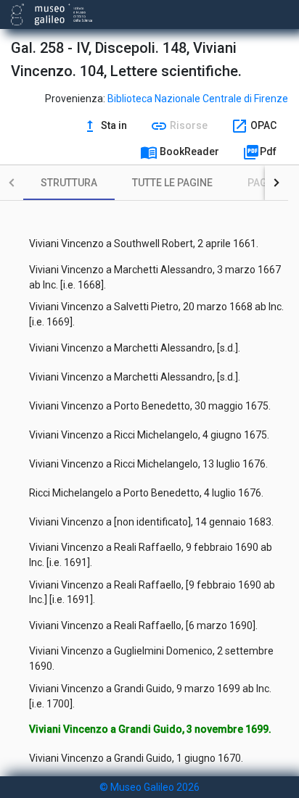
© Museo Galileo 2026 (149, 787)
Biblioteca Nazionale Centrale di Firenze (197, 98)
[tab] (69, 182)
